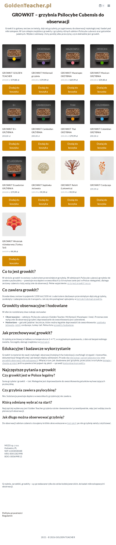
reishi (18, 325)
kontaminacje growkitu (74, 363)
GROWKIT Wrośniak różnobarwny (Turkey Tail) (12, 244)
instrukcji (44, 342)
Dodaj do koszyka (14, 89)
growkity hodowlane (64, 325)
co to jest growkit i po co (78, 283)
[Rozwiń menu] (108, 5)
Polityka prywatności (12, 513)
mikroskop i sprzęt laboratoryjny (84, 357)
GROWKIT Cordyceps (100, 185)
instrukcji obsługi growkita (89, 299)
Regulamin (7, 515)
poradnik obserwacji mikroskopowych (20, 360)
